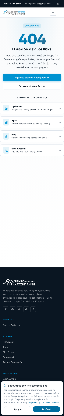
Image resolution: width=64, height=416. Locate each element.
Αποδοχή (46, 409)
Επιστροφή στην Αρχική (32, 86)
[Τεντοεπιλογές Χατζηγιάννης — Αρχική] (14, 12)
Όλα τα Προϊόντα (11, 325)
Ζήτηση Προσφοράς (12, 362)
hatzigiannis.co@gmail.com (37, 3)
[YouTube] (12, 309)
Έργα (5, 347)
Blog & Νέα (8, 352)
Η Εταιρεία (8, 342)
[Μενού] (53, 12)
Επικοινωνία (9, 357)
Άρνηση (18, 409)
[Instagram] (19, 309)
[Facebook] (33, 309)
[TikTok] (26, 309)
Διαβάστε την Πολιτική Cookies (43, 402)
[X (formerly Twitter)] (5, 309)
